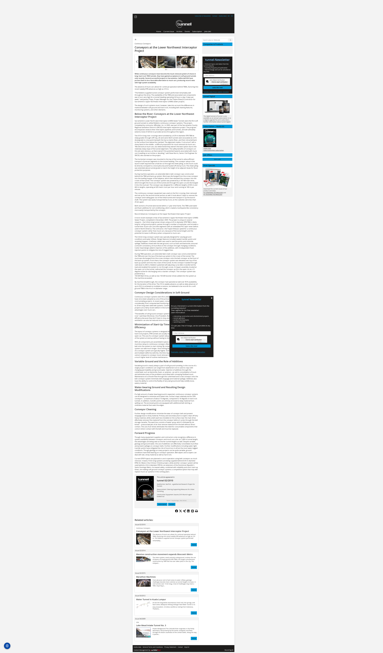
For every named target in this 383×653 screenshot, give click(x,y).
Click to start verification (194, 340)
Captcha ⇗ (202, 342)
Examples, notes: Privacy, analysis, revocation (188, 352)
